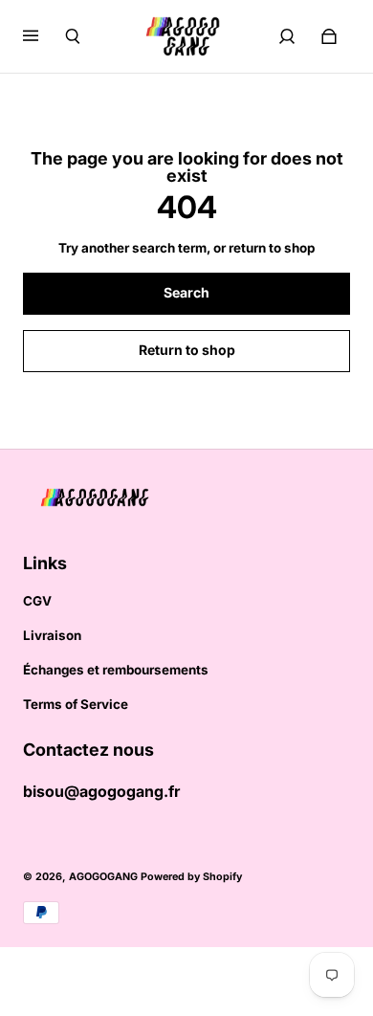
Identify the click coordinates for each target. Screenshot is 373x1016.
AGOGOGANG (103, 877)
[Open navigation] (44, 36)
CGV (37, 600)
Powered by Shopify (191, 877)
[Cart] (329, 36)
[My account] (287, 36)
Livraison (52, 635)
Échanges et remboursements (115, 669)
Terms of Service (75, 704)
